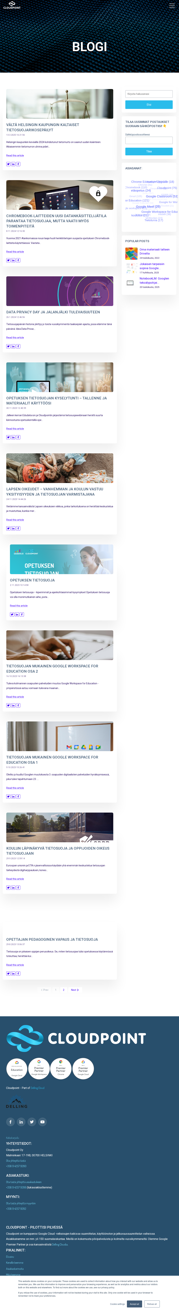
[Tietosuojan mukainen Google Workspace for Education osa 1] (59, 736)
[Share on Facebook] (18, 164)
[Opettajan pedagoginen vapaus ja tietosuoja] (59, 918)
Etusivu (10, 1256)
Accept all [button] (134, 1303)
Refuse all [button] (152, 1303)
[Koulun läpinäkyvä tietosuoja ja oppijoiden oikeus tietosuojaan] (59, 827)
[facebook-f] (10, 1122)
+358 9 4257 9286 (16, 1187)
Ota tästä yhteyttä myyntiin (21, 1203)
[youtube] (42, 1122)
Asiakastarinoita (15, 1268)
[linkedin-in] (21, 1122)
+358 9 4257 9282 (16, 1208)
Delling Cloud (37, 1088)
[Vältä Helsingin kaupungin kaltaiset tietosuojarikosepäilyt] (59, 104)
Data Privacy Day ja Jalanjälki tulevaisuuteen (53, 312)
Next (73, 990)
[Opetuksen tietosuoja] (61, 559)
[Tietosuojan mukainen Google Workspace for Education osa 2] (59, 645)
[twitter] (31, 1122)
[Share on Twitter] (8, 164)
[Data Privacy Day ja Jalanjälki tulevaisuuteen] (59, 291)
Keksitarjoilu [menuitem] (12, 1138)
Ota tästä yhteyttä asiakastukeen (24, 1182)
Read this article (15, 155)
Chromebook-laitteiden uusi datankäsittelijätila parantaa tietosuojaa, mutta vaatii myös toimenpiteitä (56, 221)
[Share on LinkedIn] (13, 164)
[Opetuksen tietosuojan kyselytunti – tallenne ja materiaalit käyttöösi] (59, 377)
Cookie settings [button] (117, 1303)
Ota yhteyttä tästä (16, 1160)
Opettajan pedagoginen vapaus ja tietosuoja (52, 939)
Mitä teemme (13, 1274)
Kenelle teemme (14, 1262)
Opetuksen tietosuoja (32, 580)
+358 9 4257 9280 (16, 1166)
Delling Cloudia (60, 1244)
